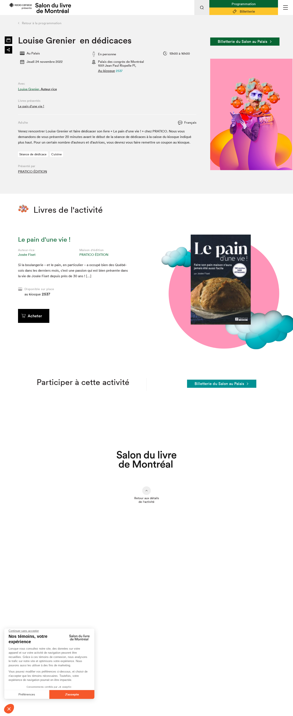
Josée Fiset (27, 254)
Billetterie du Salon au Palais (242, 41)
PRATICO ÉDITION (32, 171)
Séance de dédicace (33, 154)
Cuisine (56, 154)
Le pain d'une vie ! (31, 106)
